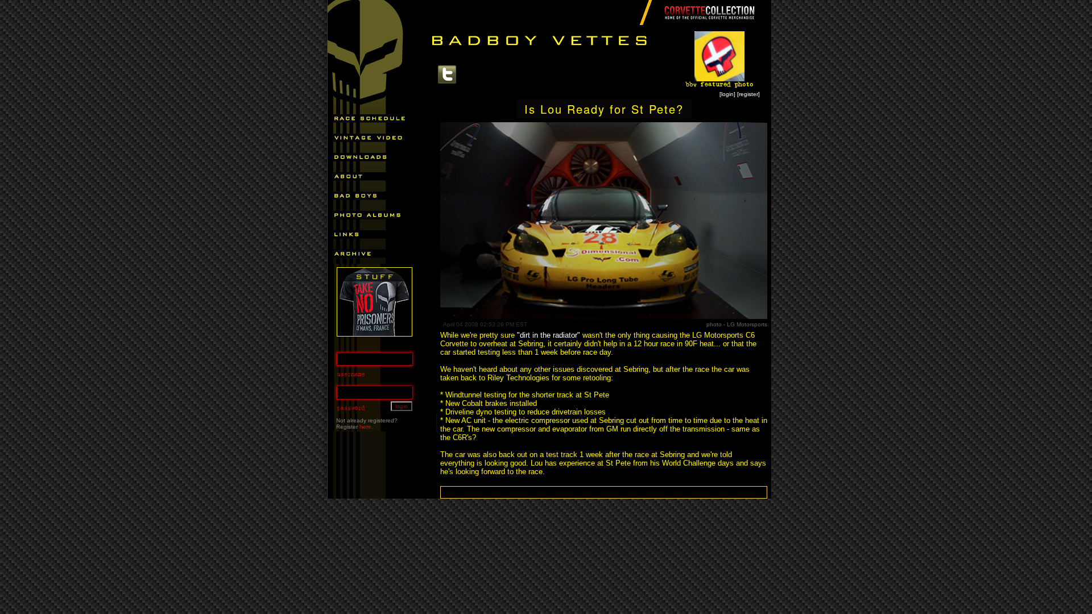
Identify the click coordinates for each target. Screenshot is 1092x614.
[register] (748, 94)
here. (366, 427)
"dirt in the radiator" (548, 335)
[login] (727, 94)
